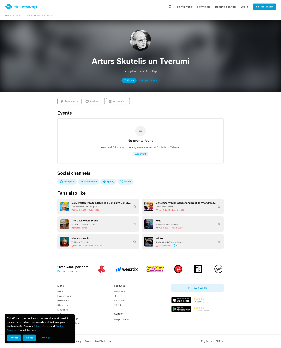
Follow (130, 80)
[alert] (40, 328)
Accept (14, 337)
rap (154, 71)
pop (148, 71)
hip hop (132, 71)
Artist (19, 15)
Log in (244, 6)
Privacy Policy (42, 326)
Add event (140, 153)
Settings (45, 337)
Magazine (62, 309)
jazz (141, 71)
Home (8, 15)
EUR (218, 341)
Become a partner (225, 6)
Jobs (60, 314)
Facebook (120, 291)
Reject (29, 337)
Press (60, 327)
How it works (185, 6)
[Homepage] (21, 6)
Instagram (119, 300)
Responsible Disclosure (98, 341)
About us (62, 305)
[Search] (170, 6)
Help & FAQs (121, 319)
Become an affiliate (68, 323)
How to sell (203, 6)
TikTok (117, 305)
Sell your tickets (264, 6)
